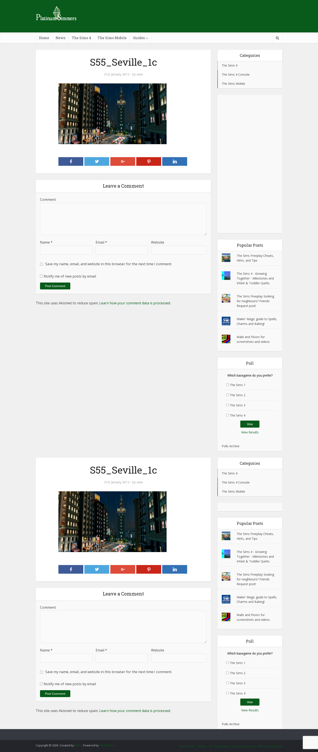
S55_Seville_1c (154, 732)
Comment (48, 199)
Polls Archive (230, 446)
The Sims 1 (237, 385)
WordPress (107, 745)
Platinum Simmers (243, 746)
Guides (139, 37)
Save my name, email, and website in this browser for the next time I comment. (108, 264)
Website (157, 242)
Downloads (222, 746)
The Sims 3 (237, 405)
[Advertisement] (250, 164)
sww (140, 74)
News (60, 37)
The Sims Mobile (112, 37)
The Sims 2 (237, 395)
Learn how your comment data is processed (134, 303)
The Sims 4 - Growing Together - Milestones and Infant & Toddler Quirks (255, 278)
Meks (78, 745)
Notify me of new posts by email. (70, 276)
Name (46, 242)
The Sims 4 (81, 37)
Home (44, 37)
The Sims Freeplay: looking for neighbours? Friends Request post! (255, 301)
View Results (250, 432)
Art (210, 746)
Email (101, 242)
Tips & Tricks (187, 746)
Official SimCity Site (269, 746)
